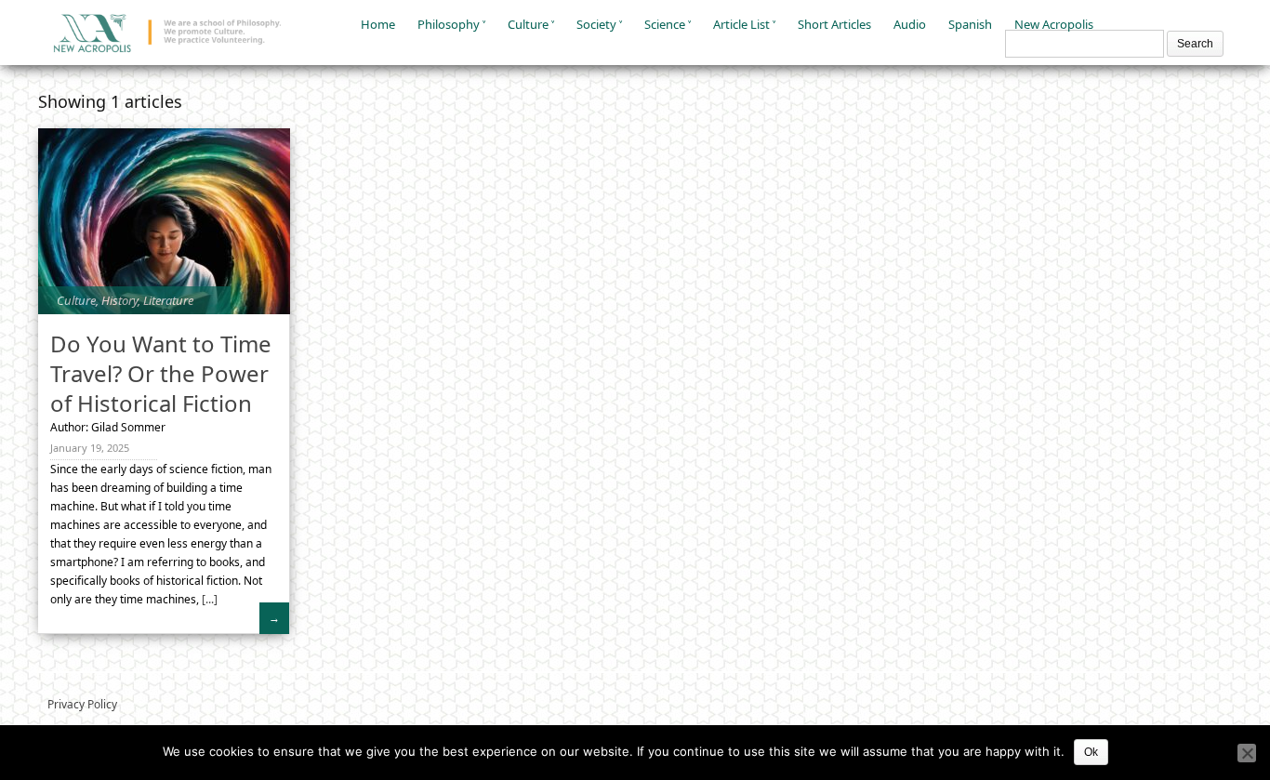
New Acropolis (1053, 24)
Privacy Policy (82, 704)
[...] (208, 599)
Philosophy (448, 24)
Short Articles (834, 24)
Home (378, 24)
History (119, 300)
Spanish (970, 24)
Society (596, 24)
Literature (168, 300)
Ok (1091, 752)
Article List (741, 24)
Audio (909, 24)
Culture (528, 24)
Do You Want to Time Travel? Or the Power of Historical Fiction (160, 373)
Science (664, 24)
